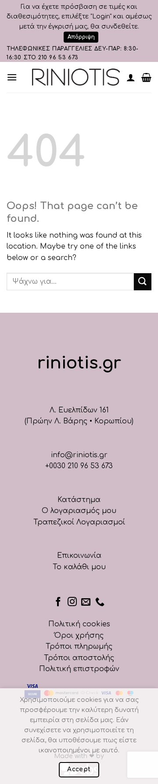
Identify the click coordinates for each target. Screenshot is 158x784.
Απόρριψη (81, 37)
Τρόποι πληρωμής (79, 646)
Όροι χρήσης (79, 635)
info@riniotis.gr (79, 455)
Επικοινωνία (79, 556)
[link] (76, 77)
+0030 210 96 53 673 (79, 466)
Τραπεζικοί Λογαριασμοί (79, 522)
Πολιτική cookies (79, 624)
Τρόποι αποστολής (79, 658)
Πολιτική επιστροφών (79, 669)
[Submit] (142, 281)
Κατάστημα (79, 500)
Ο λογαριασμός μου (79, 511)
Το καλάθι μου (79, 567)
